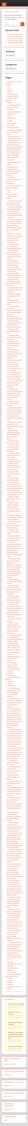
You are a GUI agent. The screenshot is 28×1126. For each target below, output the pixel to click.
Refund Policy (11, 183)
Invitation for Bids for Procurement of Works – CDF (13, 511)
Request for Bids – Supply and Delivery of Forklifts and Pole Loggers (14, 625)
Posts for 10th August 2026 (14, 42)
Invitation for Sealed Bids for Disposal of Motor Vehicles (14, 132)
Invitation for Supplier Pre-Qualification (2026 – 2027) (14, 296)
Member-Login (11, 123)
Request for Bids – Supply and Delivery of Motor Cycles (13, 631)
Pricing (9, 175)
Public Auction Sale (13, 140)
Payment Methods (12, 169)
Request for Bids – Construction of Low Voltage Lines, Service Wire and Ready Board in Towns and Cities (14, 254)
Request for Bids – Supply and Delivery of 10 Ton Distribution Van (14, 263)
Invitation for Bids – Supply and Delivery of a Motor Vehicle (13, 498)
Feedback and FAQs (12, 96)
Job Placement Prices (10, 1064)
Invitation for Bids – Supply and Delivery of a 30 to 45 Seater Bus (14, 269)
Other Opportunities (13, 127)
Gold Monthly (7, 1085)
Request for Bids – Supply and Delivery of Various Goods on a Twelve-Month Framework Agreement (14, 354)
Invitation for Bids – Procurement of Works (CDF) (13, 532)
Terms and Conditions (13, 652)
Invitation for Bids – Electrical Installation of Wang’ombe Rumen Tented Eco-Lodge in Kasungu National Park (14, 590)
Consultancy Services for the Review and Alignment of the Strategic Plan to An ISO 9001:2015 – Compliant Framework (14, 791)
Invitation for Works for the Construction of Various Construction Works (14, 517)
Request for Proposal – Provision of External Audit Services (14, 957)
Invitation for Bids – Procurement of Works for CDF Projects (14, 337)
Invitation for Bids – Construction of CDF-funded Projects (14, 581)
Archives (9, 683)
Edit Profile (10, 966)
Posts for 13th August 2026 (14, 40)
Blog (8, 86)
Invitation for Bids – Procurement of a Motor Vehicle (13, 474)
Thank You (10, 654)
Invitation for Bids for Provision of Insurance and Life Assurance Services (14, 538)
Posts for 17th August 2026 (14, 38)
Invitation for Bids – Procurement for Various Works (14, 302)
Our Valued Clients (12, 167)
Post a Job (10, 962)
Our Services (10, 159)
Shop (8, 190)
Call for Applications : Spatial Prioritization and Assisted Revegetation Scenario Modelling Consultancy (14, 692)
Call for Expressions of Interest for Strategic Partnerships (14, 107)
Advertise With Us (12, 662)
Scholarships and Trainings (14, 964)
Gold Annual (7, 1075)
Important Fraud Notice (14, 112)
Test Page (10, 980)
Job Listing (10, 671)
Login (5, 1120)
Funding (9, 102)
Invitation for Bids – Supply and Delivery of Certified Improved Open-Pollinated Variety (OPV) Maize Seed (14, 281)
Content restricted (12, 94)
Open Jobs (10, 984)
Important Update (12, 665)
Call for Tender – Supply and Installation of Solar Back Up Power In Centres (14, 203)
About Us (9, 660)
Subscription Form (12, 194)
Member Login (11, 118)
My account (10, 125)
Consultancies (11, 685)
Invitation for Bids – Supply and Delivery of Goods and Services (13, 505)
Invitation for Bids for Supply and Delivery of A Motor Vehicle (13, 455)
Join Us (9, 116)
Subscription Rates (12, 968)
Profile (10, 120)
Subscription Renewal (13, 669)
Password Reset (11, 972)
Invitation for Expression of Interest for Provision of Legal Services (14, 290)
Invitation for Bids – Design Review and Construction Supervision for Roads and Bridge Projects (14, 816)
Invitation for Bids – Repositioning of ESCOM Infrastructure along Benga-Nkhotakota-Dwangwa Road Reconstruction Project (14, 486)
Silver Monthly (8, 1109)
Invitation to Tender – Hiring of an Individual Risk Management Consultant (14, 911)
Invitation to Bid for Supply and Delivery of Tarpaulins (13, 403)
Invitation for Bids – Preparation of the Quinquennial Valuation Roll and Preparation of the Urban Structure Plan (14, 827)
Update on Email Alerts (13, 656)
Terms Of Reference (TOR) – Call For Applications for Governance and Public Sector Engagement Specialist (14, 702)
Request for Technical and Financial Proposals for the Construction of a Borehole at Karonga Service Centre (14, 238)
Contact (9, 92)
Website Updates (12, 658)
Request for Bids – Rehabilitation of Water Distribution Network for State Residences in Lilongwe (14, 434)
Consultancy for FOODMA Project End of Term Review (13, 762)
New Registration (12, 667)
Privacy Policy (11, 177)
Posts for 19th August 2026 (14, 36)
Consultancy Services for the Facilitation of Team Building (14, 783)
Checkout (10, 90)
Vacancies (10, 982)
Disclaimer (10, 970)
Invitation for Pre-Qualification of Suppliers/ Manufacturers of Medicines (14, 606)
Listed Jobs (10, 673)
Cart (8, 88)
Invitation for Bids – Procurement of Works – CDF (13, 331)
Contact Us (10, 681)
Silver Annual (7, 1096)
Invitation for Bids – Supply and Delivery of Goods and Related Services (14, 246)
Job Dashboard (11, 114)
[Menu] (4, 4)
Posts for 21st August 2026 (14, 34)
